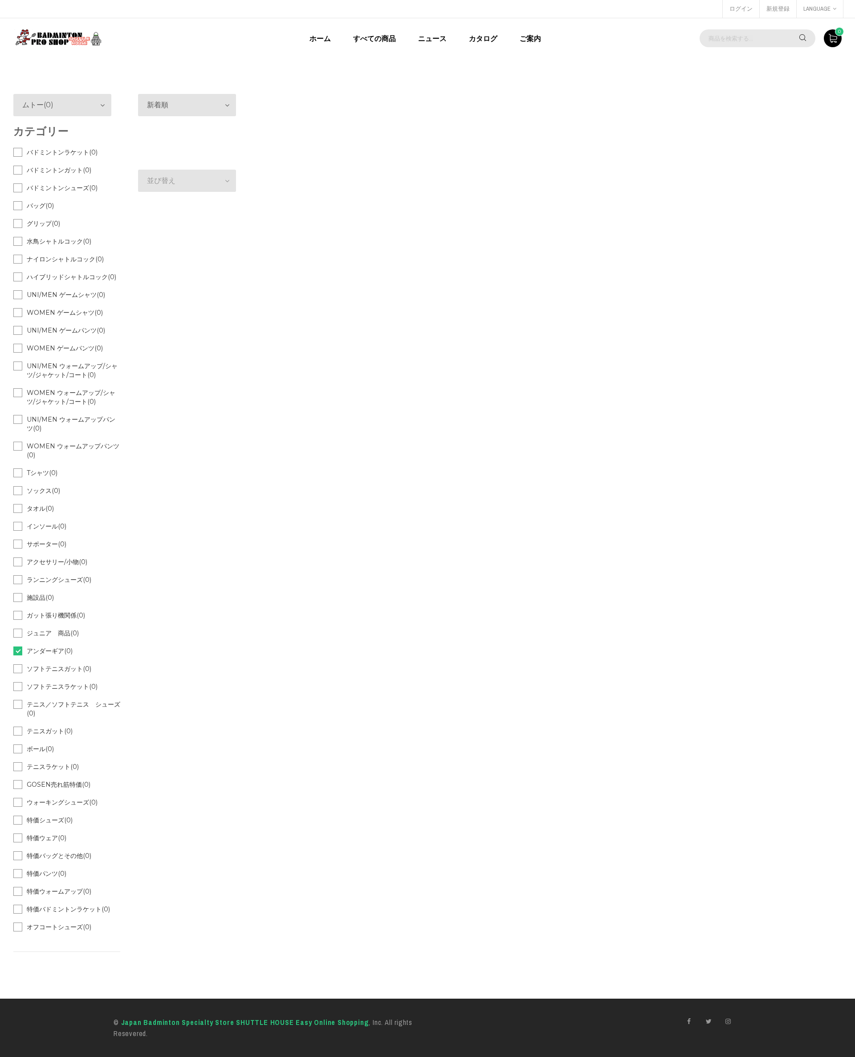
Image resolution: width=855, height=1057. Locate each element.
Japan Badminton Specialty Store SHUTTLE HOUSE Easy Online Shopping (245, 1022)
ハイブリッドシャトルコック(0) (71, 277)
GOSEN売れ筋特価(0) (58, 785)
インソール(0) (46, 526)
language (817, 8)
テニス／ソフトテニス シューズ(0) (73, 708)
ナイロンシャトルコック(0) (65, 259)
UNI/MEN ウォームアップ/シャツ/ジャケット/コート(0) (72, 370)
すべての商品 (374, 38)
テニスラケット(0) (53, 767)
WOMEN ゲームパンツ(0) (65, 348)
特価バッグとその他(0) (59, 856)
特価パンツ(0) (46, 874)
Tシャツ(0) (42, 473)
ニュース (432, 38)
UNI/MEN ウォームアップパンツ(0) (71, 423)
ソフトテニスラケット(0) (62, 687)
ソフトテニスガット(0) (59, 669)
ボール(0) (40, 749)
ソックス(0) (43, 491)
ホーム (320, 38)
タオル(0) (40, 508)
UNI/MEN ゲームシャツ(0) (66, 295)
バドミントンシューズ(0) (62, 188)
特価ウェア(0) (46, 838)
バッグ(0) (40, 206)
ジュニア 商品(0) (53, 633)
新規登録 (778, 8)
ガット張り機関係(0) (56, 615)
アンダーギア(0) (50, 651)
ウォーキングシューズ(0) (62, 802)
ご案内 (530, 38)
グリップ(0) (43, 224)
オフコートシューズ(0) (59, 927)
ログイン (741, 8)
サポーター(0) (46, 544)
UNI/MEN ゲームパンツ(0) (66, 330)
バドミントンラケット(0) (62, 152)
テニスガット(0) (50, 731)
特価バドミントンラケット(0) (68, 909)
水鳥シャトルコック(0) (59, 241)
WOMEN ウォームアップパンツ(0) (73, 450)
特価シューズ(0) (50, 820)
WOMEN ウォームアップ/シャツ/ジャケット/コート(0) (71, 397)
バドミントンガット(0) (59, 170)
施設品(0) (40, 598)
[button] (187, 105)
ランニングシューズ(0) (59, 580)
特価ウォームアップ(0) (59, 891)
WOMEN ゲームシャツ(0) (65, 313)
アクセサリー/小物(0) (57, 562)
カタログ (483, 38)
